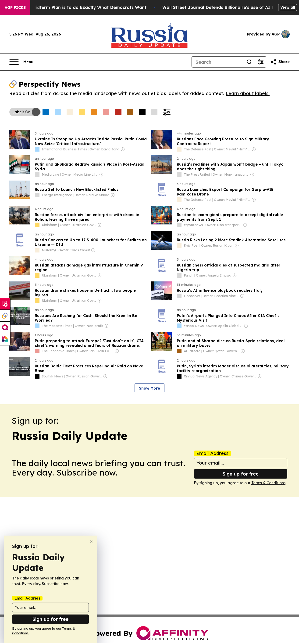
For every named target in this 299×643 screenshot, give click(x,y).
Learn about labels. (248, 93)
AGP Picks (15, 7)
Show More (149, 388)
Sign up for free (241, 474)
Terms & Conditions (268, 482)
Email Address (212, 453)
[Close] (91, 541)
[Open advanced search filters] (260, 62)
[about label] (37, 149)
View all (287, 7)
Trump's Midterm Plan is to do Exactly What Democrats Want (80, 7)
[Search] (249, 62)
